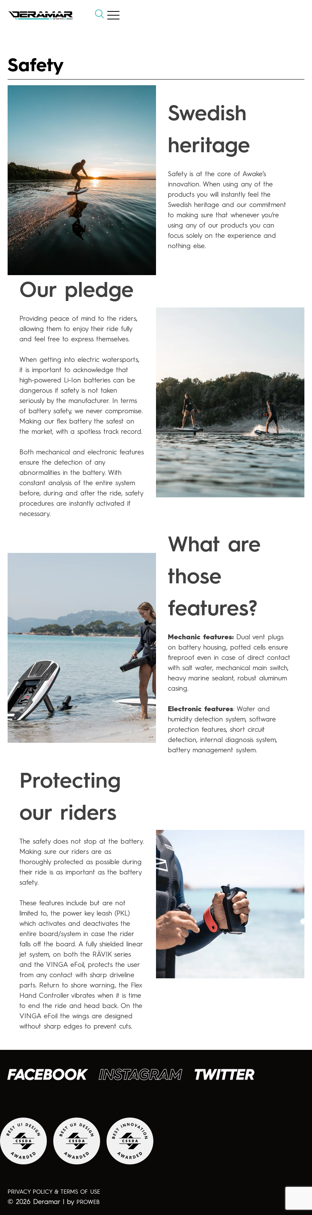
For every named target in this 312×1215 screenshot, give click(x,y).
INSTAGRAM (140, 1075)
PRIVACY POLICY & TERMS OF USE (54, 1192)
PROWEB (88, 1202)
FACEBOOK (47, 1075)
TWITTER (224, 1075)
